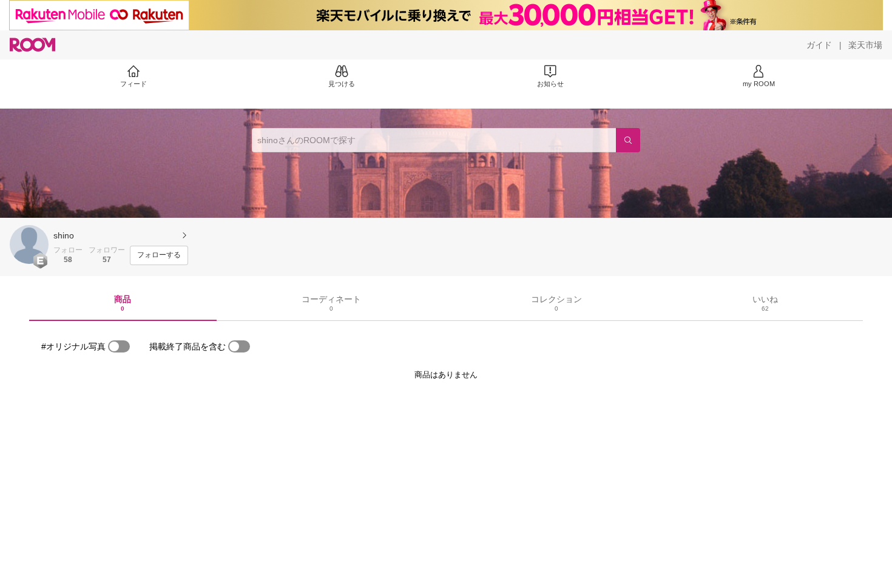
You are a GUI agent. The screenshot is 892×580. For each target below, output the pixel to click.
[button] (29, 244)
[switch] (119, 346)
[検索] (628, 140)
